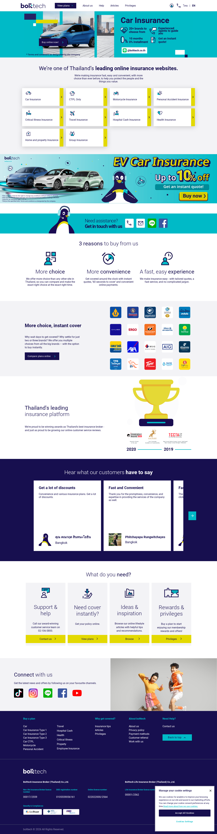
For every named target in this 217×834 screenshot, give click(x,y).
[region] (184, 808)
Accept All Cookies (184, 813)
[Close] (210, 790)
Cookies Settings (184, 821)
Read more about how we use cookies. (180, 806)
